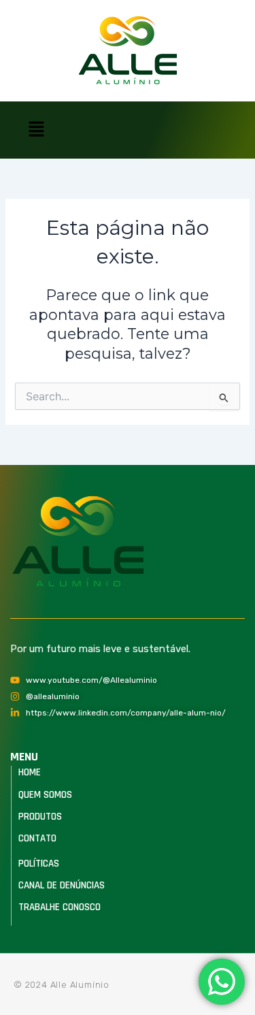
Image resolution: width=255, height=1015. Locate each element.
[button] (36, 130)
